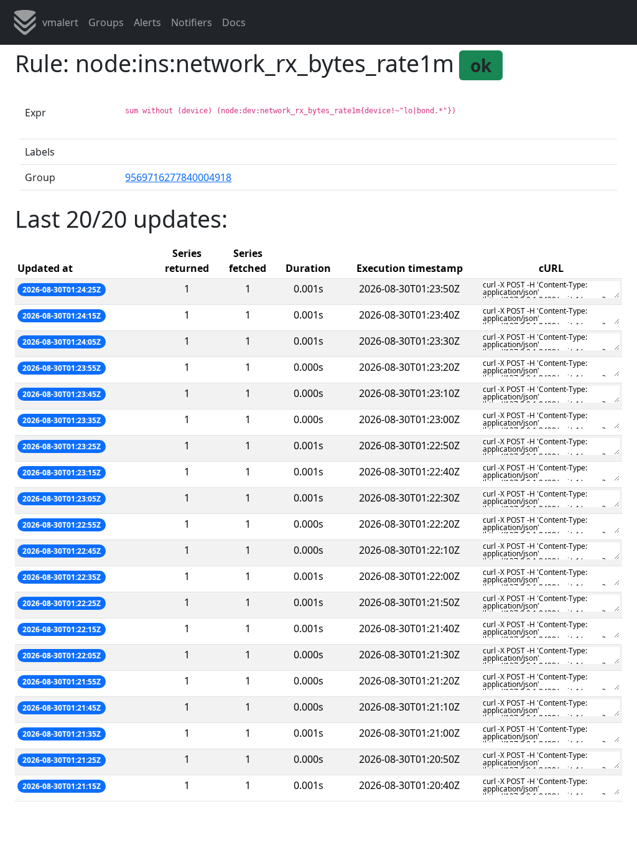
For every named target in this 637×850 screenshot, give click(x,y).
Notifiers (191, 22)
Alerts (147, 22)
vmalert (60, 22)
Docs (234, 22)
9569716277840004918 (178, 177)
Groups (106, 22)
